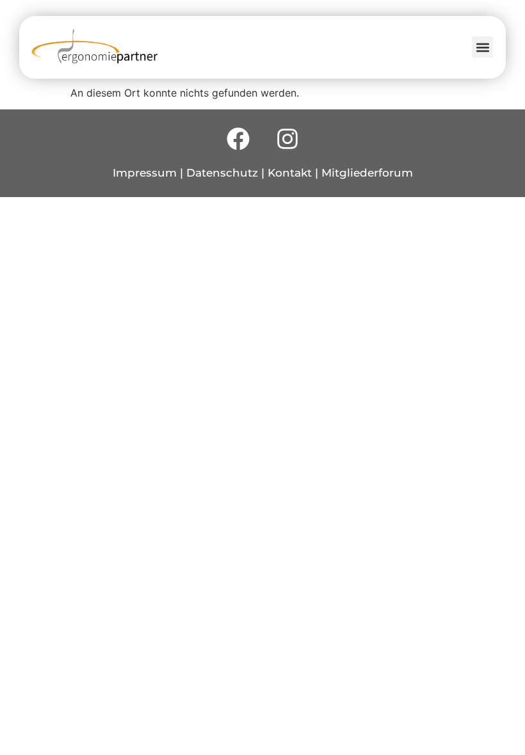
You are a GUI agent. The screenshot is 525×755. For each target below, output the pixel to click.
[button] (482, 47)
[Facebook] (238, 139)
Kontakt (290, 172)
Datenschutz (222, 172)
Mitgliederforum (367, 172)
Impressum (145, 172)
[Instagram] (287, 139)
